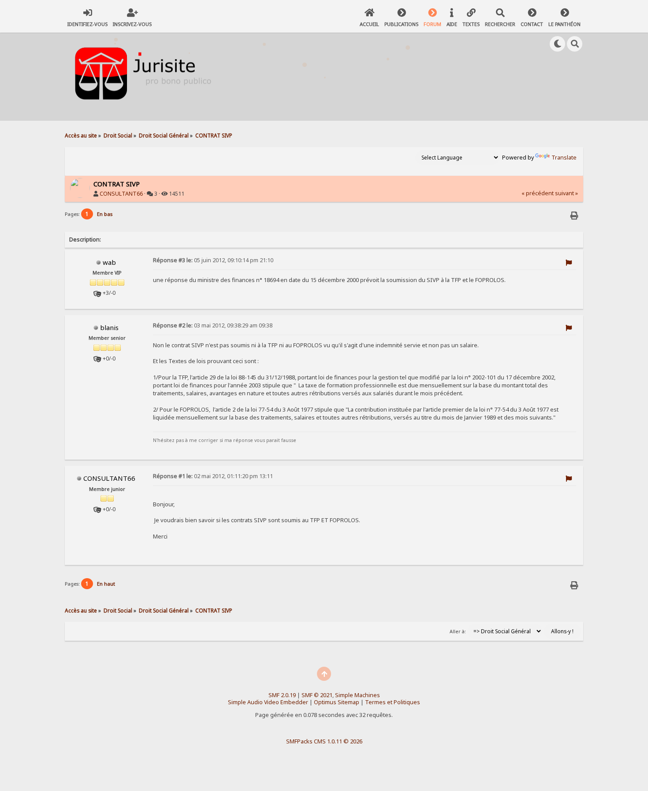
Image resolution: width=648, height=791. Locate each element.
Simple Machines (357, 695)
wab (109, 262)
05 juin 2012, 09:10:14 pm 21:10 (213, 260)
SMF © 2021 (317, 695)
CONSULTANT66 (121, 193)
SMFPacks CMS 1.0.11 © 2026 (324, 741)
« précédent (537, 193)
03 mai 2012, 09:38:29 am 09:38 (212, 325)
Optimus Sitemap (336, 702)
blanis (109, 327)
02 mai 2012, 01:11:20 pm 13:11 (213, 476)
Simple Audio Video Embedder (268, 702)
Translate (564, 157)
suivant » (566, 193)
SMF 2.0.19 (282, 695)
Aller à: (458, 631)
